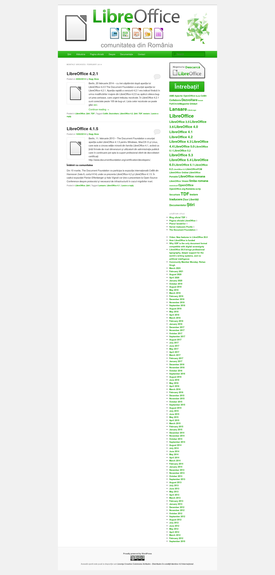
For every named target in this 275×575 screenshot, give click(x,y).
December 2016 (176, 364)
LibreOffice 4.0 (186, 126)
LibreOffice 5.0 (184, 146)
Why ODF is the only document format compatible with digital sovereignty (188, 245)
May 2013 (173, 491)
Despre (112, 54)
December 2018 (176, 299)
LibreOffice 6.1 (184, 165)
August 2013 (175, 482)
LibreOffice (80, 113)
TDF (93, 113)
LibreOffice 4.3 (180, 141)
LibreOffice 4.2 (126, 113)
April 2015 (174, 420)
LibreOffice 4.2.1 (82, 73)
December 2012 (176, 507)
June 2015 (174, 414)
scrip (198, 188)
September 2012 (177, 516)
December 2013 (176, 469)
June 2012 (174, 525)
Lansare (102, 185)
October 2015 (175, 401)
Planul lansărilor (177, 223)
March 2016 (174, 389)
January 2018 (175, 323)
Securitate (174, 194)
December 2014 (176, 432)
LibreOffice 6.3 (179, 169)
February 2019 (176, 296)
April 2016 (174, 386)
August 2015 (175, 407)
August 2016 (175, 376)
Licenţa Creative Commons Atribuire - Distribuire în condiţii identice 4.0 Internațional (155, 563)
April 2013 (174, 494)
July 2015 (174, 410)
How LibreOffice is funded (182, 240)
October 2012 (175, 513)
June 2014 (174, 451)
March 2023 (174, 268)
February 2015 (176, 426)
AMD (171, 95)
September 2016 (177, 373)
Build (198, 96)
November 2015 (176, 398)
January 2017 (175, 361)
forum (200, 100)
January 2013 (175, 503)
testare (146, 113)
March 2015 (174, 423)
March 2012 (174, 534)
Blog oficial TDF (177, 217)
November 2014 (176, 435)
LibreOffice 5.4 (180, 160)
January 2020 (175, 280)
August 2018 (175, 308)
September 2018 (177, 305)
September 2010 (177, 541)
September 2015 (177, 404)
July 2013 (174, 485)
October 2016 (175, 370)
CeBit (105, 113)
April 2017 (174, 351)
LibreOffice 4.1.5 (82, 128)
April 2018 (174, 314)
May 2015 (173, 417)
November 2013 (176, 472)
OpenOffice (186, 185)
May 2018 (173, 311)
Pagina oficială (97, 54)
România (190, 188)
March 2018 (174, 317)
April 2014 (174, 457)
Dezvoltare (114, 113)
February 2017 (176, 358)
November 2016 (176, 367)
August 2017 (175, 339)
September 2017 (177, 336)
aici (95, 104)
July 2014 (174, 448)
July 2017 (174, 342)
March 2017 (174, 354)
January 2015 (175, 429)
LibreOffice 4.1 (113, 185)
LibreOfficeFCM (194, 169)
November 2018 (176, 302)
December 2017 (176, 327)
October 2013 (175, 476)
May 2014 (173, 454)
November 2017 (176, 330)
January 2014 (175, 466)
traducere (175, 199)
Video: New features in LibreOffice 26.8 (188, 237)
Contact (141, 54)
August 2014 (175, 445)
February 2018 (176, 320)
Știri (69, 54)
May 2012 (173, 528)
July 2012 (174, 522)
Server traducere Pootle (181, 226)
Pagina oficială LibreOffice (182, 220)
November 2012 (176, 510)
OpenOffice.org (177, 188)
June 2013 (174, 488)
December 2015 (176, 395)
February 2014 (176, 463)
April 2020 (174, 277)
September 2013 (177, 479)
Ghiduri (193, 103)
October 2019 (175, 283)
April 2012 (174, 531)
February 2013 (176, 500)
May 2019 (173, 289)
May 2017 (173, 348)
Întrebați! (187, 86)
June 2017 (174, 345)
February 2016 (176, 392)
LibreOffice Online (178, 172)
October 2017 (175, 333)
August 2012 (175, 519)
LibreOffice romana (192, 176)
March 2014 (174, 460)
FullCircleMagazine (179, 103)
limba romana (198, 181)
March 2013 (174, 497)
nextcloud (173, 185)
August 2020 (175, 274)
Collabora (175, 100)
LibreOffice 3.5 (179, 122)
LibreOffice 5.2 (182, 150)
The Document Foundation (182, 229)
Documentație (126, 54)
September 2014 (177, 441)
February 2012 (176, 538)
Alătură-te (80, 54)
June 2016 (174, 379)
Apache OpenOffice (185, 95)
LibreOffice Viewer (179, 181)
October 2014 (175, 438)
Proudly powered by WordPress (137, 553)
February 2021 (176, 271)
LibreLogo (191, 110)
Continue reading (99, 109)
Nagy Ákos (94, 79)
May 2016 (173, 383)
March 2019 (174, 292)
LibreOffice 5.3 (181, 154)
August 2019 (175, 286)
